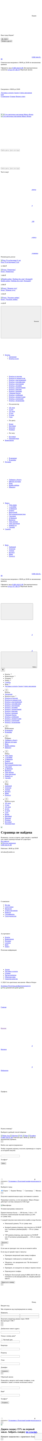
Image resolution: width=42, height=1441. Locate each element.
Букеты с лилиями (15, 386)
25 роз (11, 413)
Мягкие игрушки (15, 481)
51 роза (11, 415)
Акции (16, 93)
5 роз (10, 417)
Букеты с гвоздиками (16, 384)
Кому (7, 545)
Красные (12, 428)
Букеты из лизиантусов (17, 378)
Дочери (11, 551)
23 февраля (13, 518)
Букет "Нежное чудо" (8, 290)
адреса (33, 237)
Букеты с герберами (16, 395)
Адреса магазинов (25, 93)
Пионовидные (14, 438)
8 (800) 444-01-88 (7, 1137)
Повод (7, 503)
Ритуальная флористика (17, 514)
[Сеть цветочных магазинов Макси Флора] (17, 115)
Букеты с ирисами (15, 389)
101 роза (12, 408)
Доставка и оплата (7, 93)
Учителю (12, 549)
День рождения (14, 523)
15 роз (11, 409)
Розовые (12, 429)
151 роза (12, 411)
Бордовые (12, 426)
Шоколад (12, 487)
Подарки (8, 941)
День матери (13, 522)
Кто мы (7, 905)
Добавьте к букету (15, 480)
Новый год (13, 525)
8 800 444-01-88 (17, 68)
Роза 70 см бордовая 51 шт (10, 262)
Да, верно (5, 39)
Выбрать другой (7, 41)
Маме (11, 554)
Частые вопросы (10, 975)
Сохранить (5, 1371)
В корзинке (13, 458)
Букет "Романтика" (7, 271)
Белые (11, 424)
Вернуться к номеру (8, 1282)
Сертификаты (9, 914)
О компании (5, 96)
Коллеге (12, 552)
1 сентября (12, 507)
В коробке (12, 460)
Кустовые (12, 437)
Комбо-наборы (14, 485)
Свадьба (12, 527)
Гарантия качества (11, 979)
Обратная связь (10, 977)
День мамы (13, 505)
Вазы (11, 483)
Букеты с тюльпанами (16, 401)
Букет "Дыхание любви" (9, 299)
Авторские (13, 357)
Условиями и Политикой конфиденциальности (24, 1181)
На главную (5, 841)
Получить (5, 1242)
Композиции (9, 939)
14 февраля (13, 509)
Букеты (7, 355)
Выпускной (13, 512)
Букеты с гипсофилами (17, 382)
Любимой (12, 547)
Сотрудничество (10, 916)
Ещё (2, 94)
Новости (8, 912)
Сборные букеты (15, 393)
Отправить (5, 1402)
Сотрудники (9, 907)
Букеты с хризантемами (17, 387)
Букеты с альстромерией (17, 380)
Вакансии (8, 909)
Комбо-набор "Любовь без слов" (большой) (16, 281)
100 (32, 221)
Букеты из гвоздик (15, 376)
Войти (3, 1163)
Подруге (12, 556)
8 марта (11, 510)
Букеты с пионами (15, 391)
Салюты (8, 529)
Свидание (12, 516)
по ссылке (31, 1432)
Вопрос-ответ (20, 96)
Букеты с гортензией (16, 399)
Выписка (12, 520)
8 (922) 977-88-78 (14, 70)
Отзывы (12, 96)
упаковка (34, 253)
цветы (33, 189)
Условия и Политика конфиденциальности (16, 986)
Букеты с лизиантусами (17, 397)
